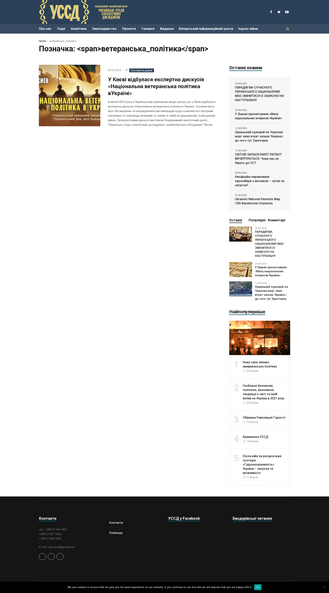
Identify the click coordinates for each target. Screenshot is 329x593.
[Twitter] (278, 12)
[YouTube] (286, 12)
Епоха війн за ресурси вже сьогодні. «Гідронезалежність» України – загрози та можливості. (262, 464)
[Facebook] (270, 12)
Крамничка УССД (255, 437)
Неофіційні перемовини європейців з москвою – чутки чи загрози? (259, 181)
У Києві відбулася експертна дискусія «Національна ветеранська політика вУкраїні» (156, 86)
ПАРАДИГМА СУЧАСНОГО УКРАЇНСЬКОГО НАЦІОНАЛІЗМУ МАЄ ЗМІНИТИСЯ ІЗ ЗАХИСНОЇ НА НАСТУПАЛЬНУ (259, 94)
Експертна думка (141, 70)
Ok (258, 587)
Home (42, 41)
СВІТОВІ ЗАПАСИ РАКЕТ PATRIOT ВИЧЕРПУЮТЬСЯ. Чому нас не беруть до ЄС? (258, 159)
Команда (116, 533)
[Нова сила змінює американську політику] (259, 337)
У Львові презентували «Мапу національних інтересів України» (258, 116)
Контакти (116, 523)
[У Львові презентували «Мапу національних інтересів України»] (240, 269)
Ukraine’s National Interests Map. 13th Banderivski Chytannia (258, 201)
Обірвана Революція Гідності (264, 417)
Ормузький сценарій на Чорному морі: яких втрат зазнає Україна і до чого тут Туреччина (259, 136)
